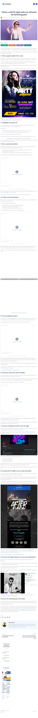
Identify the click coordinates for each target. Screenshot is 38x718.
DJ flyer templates (12, 247)
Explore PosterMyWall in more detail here (23, 610)
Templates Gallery (7, 661)
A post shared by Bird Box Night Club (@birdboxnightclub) (17, 188)
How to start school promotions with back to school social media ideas (29, 637)
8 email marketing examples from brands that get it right (8, 687)
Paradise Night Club (5, 68)
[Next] (7, 702)
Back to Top (34, 711)
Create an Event (6, 655)
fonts (22, 205)
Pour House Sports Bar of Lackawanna (27, 432)
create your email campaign (27, 549)
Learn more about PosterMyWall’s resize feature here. (10, 370)
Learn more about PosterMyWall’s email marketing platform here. (12, 554)
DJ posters (25, 318)
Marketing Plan (15, 17)
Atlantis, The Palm (13, 481)
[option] (4, 685)
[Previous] (5, 702)
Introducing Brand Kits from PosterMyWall (8, 636)
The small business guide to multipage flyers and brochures (4, 688)
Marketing (10, 17)
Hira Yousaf (8, 694)
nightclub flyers (32, 199)
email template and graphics (13, 551)
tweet (3, 136)
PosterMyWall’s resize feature (15, 363)
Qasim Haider (5, 17)
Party (18, 17)
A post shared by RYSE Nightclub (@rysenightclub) (17, 416)
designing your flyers (7, 203)
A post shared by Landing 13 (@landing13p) (17, 244)
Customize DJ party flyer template (10, 278)
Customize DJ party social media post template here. (19, 312)
